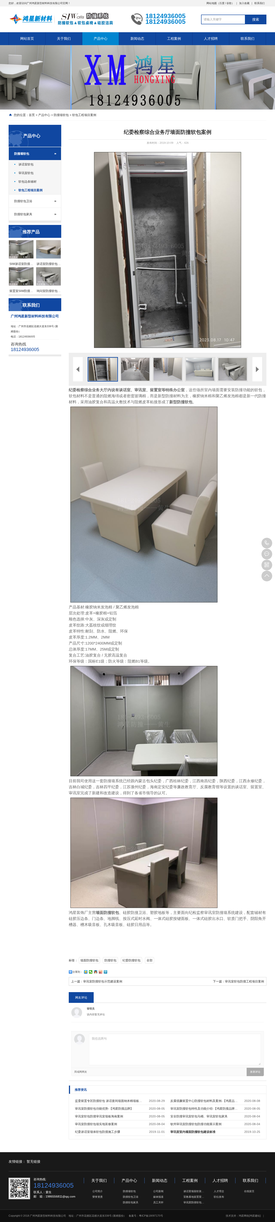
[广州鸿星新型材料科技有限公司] (67, 18)
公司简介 (97, 1191)
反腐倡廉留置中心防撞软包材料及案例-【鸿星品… (204, 1101)
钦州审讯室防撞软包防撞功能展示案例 (196, 1124)
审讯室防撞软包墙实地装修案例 (96, 1124)
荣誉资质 (97, 1196)
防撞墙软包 (61, 115)
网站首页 (27, 38)
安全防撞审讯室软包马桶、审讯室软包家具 (199, 1116)
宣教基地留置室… (193, 1196)
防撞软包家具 (23, 214)
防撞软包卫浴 (23, 201)
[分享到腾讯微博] (105, 972)
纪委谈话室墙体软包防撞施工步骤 (97, 1131)
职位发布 (219, 1196)
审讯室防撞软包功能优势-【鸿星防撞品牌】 (104, 1108)
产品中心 (100, 38)
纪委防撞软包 (131, 960)
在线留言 (249, 1191)
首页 (32, 115)
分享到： (77, 971)
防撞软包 (110, 960)
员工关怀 (158, 1202)
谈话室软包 (26, 164)
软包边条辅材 (27, 181)
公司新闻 (158, 1191)
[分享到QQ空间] (86, 972)
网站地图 (211, 3)
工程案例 (174, 38)
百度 (222, 3)
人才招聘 (211, 38)
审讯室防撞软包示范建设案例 (102, 981)
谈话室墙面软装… (193, 1191)
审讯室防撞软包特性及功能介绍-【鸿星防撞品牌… (204, 1108)
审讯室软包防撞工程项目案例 (244, 981)
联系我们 (259, 3)
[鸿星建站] (255, 1215)
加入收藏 (244, 3)
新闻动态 (137, 38)
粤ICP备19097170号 (151, 1215)
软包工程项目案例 (84, 115)
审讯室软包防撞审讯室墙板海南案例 (99, 1116)
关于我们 (64, 38)
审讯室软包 (26, 173)
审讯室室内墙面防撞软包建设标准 (192, 1131)
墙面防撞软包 (89, 960)
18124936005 (266, 543)
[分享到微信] (91, 972)
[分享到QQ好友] (96, 972)
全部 (150, 960)
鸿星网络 (244, 1215)
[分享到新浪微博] (100, 972)
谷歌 (229, 3)
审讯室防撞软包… (193, 1202)
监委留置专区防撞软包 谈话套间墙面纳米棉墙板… (108, 1101)
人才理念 (219, 1191)
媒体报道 (158, 1196)
